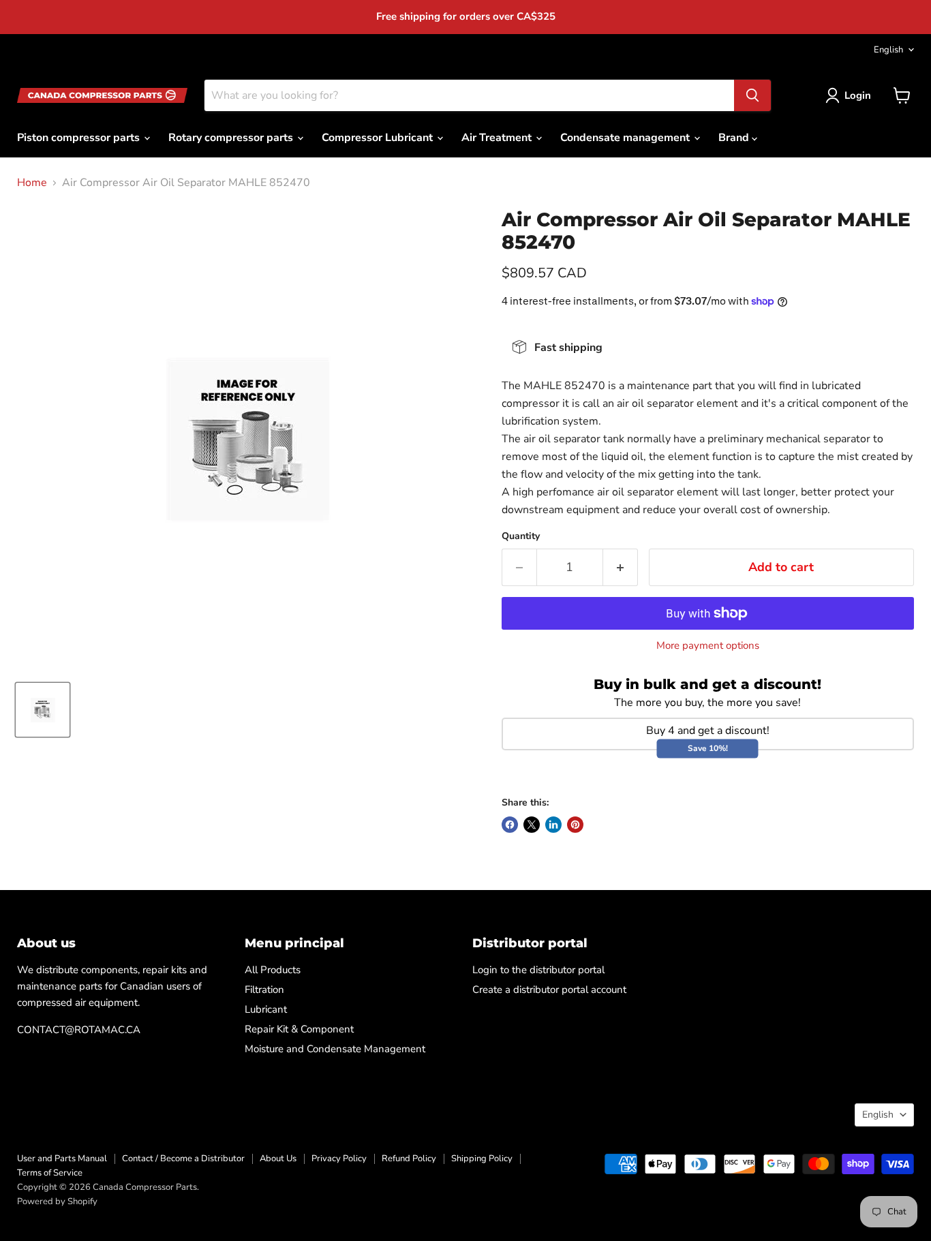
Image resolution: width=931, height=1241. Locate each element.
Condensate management (626, 137)
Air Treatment (497, 137)
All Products (273, 970)
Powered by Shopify (57, 1201)
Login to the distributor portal (538, 970)
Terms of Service (49, 1173)
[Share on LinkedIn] (553, 824)
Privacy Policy (339, 1158)
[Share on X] (531, 824)
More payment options (707, 646)
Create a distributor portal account (549, 989)
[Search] (752, 95)
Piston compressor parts (79, 137)
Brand (735, 137)
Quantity (521, 536)
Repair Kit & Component (299, 1029)
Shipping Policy (482, 1158)
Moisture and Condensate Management (335, 1049)
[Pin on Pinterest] (575, 824)
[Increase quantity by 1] (620, 567)
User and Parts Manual (62, 1158)
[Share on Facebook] (510, 824)
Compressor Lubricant (379, 137)
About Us (278, 1158)
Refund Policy (409, 1158)
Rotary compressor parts (232, 137)
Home (32, 183)
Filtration (264, 989)
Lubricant (266, 1009)
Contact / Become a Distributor (183, 1158)
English (888, 50)
